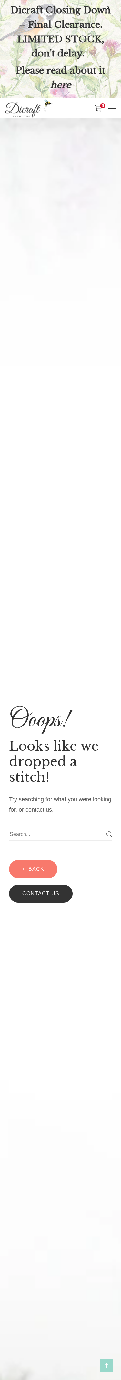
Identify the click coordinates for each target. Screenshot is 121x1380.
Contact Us (40, 893)
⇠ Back (33, 869)
